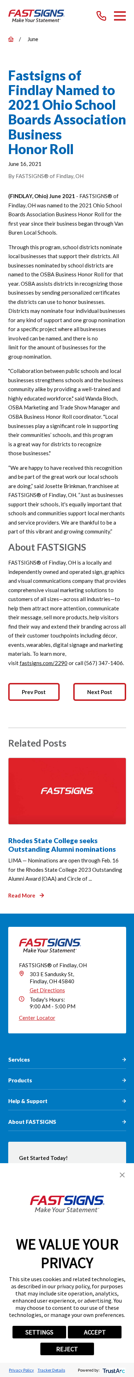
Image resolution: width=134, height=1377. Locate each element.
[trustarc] (113, 1370)
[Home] (36, 16)
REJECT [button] (67, 1349)
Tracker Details (51, 1370)
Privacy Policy (21, 1370)
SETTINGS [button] (39, 1332)
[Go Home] (11, 39)
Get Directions (47, 990)
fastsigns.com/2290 (44, 663)
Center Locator (37, 1017)
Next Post (99, 692)
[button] (122, 1175)
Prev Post (34, 692)
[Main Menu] (120, 16)
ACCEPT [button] (95, 1332)
